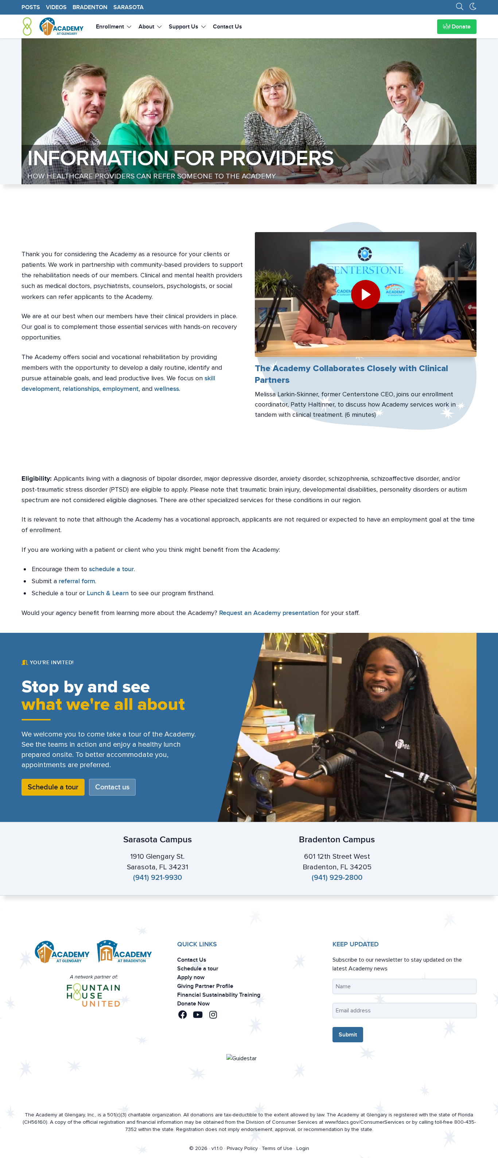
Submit (266, 642)
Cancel (232, 642)
